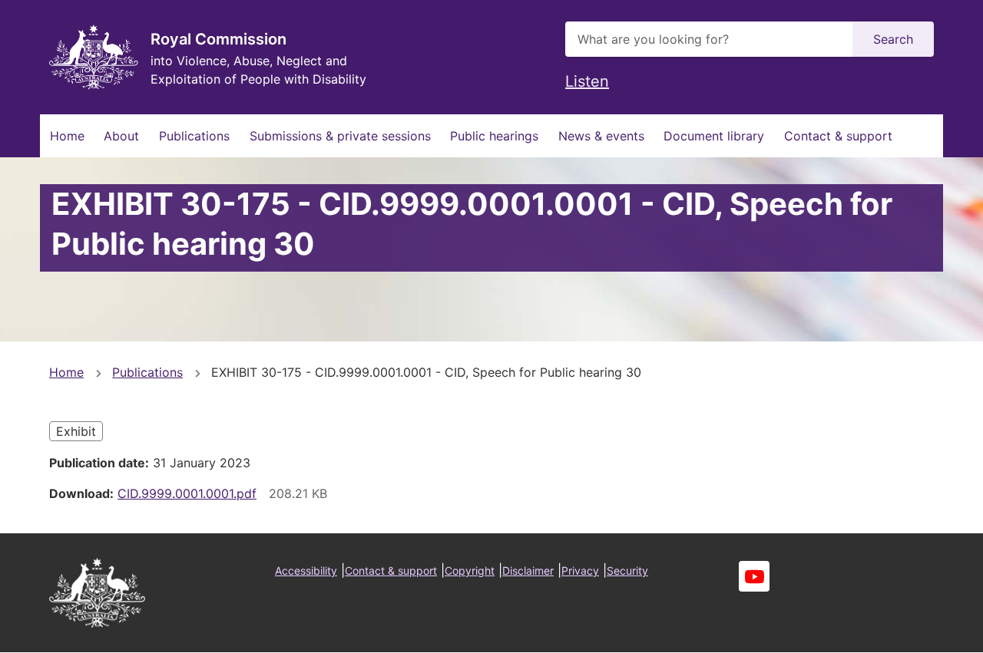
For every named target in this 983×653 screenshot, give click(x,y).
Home (67, 135)
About (121, 135)
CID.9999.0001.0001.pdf (187, 493)
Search (893, 39)
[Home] (93, 57)
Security (627, 570)
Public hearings (494, 135)
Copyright (470, 570)
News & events (601, 135)
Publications (194, 135)
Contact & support (838, 135)
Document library (714, 135)
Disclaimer (528, 570)
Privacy (580, 570)
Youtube (754, 576)
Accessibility (306, 570)
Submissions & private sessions (340, 135)
